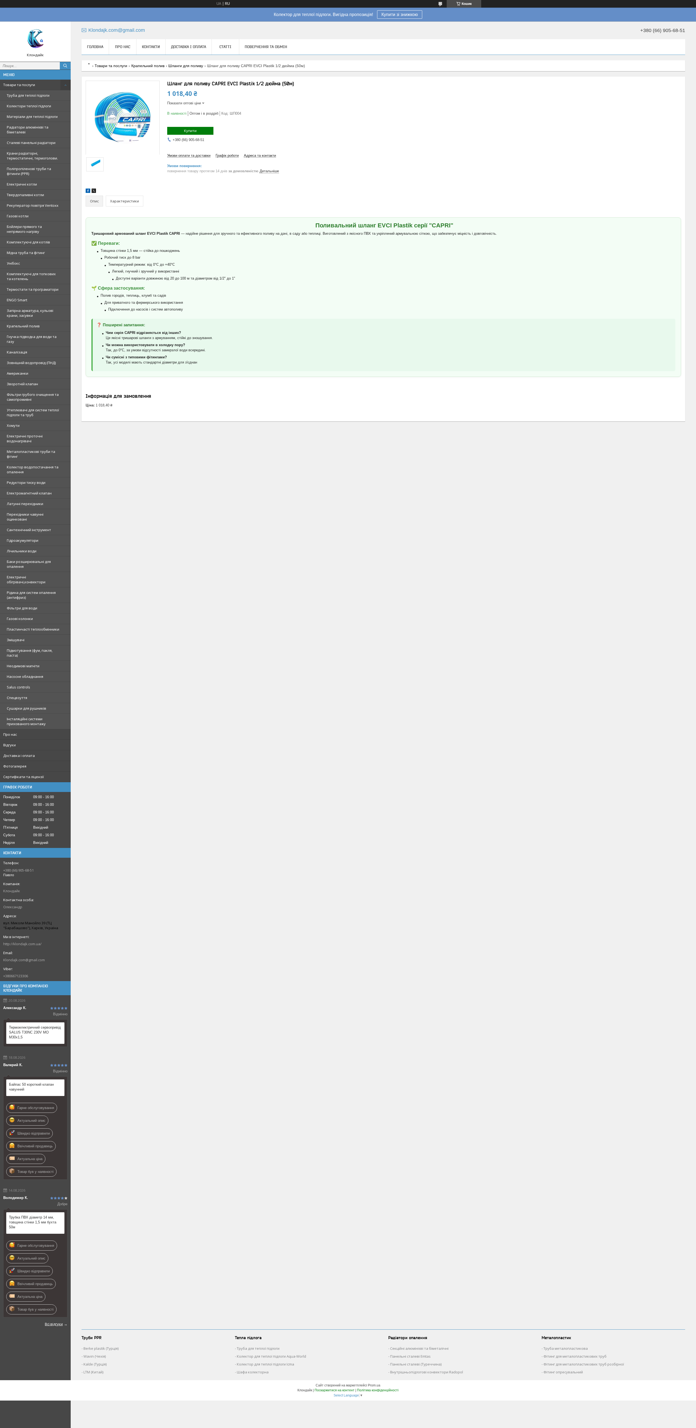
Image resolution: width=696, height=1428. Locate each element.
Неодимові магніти (23, 665)
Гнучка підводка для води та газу (32, 339)
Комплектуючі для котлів (28, 242)
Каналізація (17, 352)
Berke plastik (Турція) (101, 1348)
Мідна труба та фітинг (26, 252)
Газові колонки (20, 618)
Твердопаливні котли (25, 194)
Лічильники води (21, 551)
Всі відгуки (54, 1323)
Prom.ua (374, 1385)
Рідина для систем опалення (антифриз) (31, 595)
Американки (17, 373)
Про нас (10, 734)
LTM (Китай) (93, 1372)
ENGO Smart (17, 300)
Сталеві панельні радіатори (31, 142)
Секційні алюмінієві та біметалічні (419, 1348)
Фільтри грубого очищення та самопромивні (33, 397)
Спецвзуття (17, 697)
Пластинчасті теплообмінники (33, 629)
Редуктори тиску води (26, 482)
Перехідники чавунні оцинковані (25, 517)
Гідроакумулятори (22, 540)
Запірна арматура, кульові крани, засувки (30, 313)
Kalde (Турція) (95, 1364)
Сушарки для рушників (26, 708)
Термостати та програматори (32, 289)
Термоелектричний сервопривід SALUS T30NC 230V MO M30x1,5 (35, 1032)
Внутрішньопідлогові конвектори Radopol (426, 1372)
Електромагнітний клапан (29, 493)
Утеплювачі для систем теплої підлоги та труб (33, 412)
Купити (190, 130)
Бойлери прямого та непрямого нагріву (24, 229)
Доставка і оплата (19, 755)
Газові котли (18, 216)
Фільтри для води (22, 608)
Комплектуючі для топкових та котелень (31, 276)
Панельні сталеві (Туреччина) (416, 1364)
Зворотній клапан (22, 383)
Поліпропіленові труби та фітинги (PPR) (29, 171)
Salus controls (18, 687)
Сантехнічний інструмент (29, 529)
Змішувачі (15, 639)
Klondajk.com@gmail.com (24, 959)
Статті (225, 47)
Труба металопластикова (565, 1348)
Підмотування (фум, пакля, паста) (29, 653)
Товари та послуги (19, 84)
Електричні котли (22, 184)
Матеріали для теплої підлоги (32, 116)
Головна (95, 47)
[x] (94, 192)
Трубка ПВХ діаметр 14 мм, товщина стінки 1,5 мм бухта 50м (32, 1222)
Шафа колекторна (253, 1372)
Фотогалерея (14, 766)
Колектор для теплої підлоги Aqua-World (271, 1356)
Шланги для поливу (185, 66)
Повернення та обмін (266, 47)
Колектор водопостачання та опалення (32, 469)
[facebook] (88, 192)
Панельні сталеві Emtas (410, 1356)
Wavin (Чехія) (94, 1356)
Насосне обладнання (25, 676)
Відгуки (9, 745)
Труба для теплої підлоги (28, 95)
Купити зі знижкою (399, 14)
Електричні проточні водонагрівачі (25, 438)
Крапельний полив (23, 326)
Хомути (13, 425)
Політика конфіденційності (378, 1390)
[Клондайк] (35, 39)
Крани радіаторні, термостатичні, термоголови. (32, 156)
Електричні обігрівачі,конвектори (26, 579)
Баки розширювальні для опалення (29, 564)
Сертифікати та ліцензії (23, 776)
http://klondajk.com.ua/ (22, 943)
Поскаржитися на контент (335, 1390)
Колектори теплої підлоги (29, 106)
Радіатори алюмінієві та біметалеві (27, 129)
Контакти (151, 47)
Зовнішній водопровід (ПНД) (31, 362)
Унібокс (13, 263)
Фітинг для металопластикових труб (575, 1356)
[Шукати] (65, 66)
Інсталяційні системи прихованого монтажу (26, 721)
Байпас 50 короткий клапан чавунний (31, 1086)
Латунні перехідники (25, 503)
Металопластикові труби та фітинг (31, 454)
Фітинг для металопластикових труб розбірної (583, 1364)
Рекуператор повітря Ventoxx (32, 205)
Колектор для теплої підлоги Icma (265, 1364)
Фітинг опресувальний (563, 1372)
